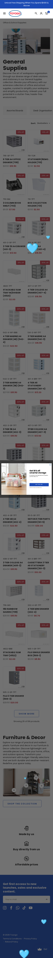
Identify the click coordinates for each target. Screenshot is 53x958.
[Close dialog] (50, 465)
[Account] (41, 13)
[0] (46, 13)
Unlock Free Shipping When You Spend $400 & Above (27, 4)
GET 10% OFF (39, 484)
